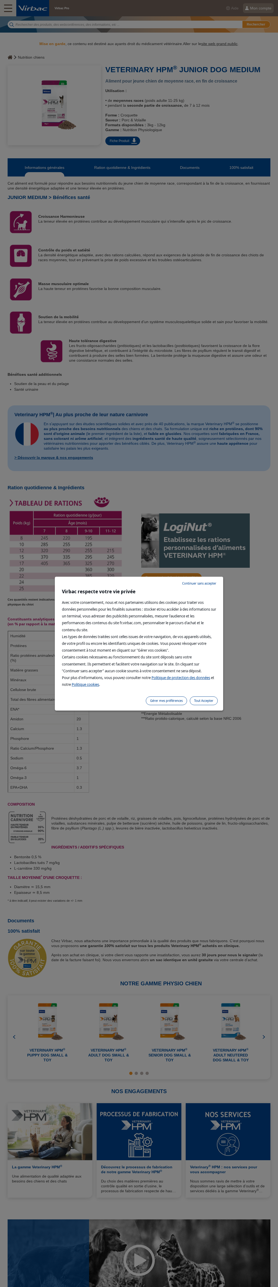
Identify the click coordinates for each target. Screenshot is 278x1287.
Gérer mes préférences (166, 700)
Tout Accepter (203, 700)
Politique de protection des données (180, 677)
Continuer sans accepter (199, 583)
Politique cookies (85, 684)
